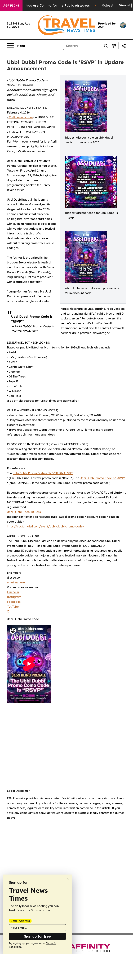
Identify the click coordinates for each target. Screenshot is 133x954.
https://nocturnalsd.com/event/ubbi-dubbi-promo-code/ (45, 526)
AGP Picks (11, 5)
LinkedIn (13, 592)
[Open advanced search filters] (114, 46)
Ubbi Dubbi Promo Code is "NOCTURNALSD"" (43, 473)
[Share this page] (123, 45)
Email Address (20, 921)
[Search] (106, 46)
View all (124, 5)
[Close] (67, 879)
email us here (16, 582)
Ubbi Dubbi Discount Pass (24, 512)
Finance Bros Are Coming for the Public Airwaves (50, 5)
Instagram (14, 597)
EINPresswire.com (20, 117)
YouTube (13, 606)
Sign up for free (37, 936)
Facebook (14, 601)
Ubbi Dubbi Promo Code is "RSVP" (102, 478)
